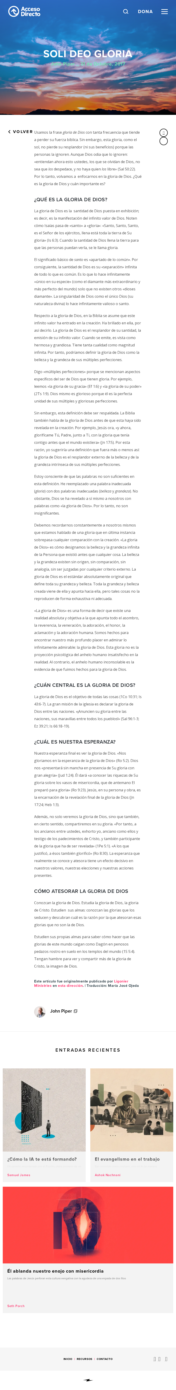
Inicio (67, 1359)
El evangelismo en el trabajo (131, 1125)
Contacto (105, 1359)
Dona (145, 11)
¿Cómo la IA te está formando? (44, 1125)
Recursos (84, 1359)
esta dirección (70, 985)
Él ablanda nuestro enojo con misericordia (88, 1250)
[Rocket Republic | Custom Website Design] (88, 1380)
